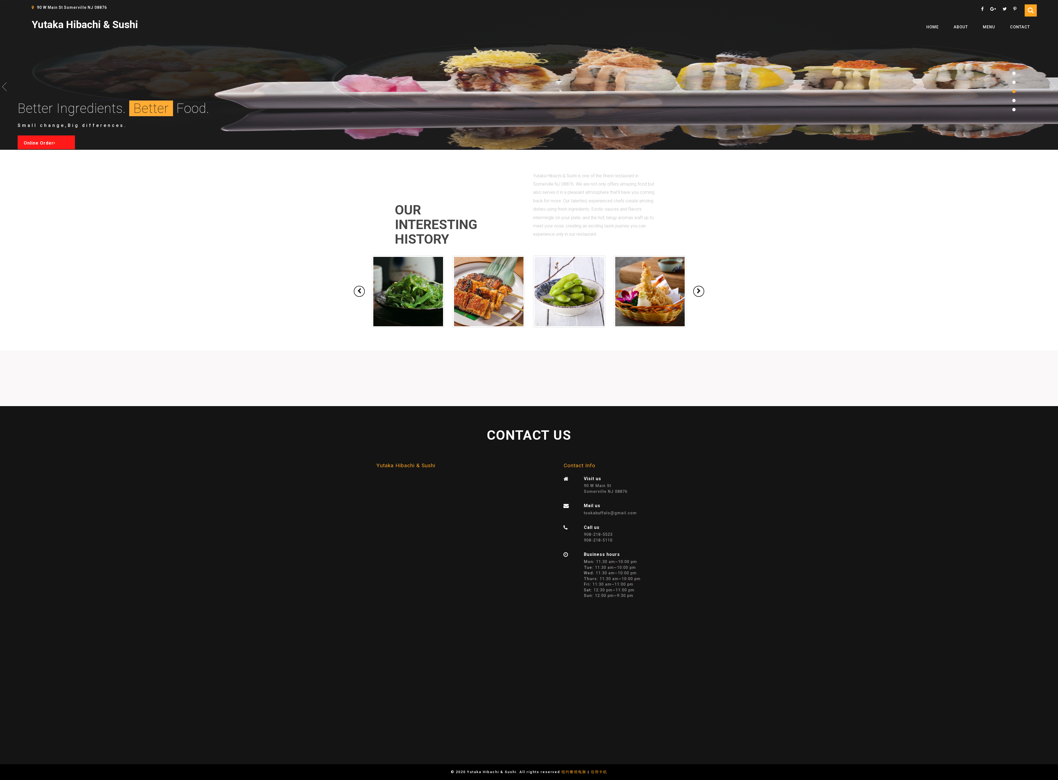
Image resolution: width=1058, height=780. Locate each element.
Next (1053, 87)
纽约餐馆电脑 (574, 772)
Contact (1020, 27)
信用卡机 (599, 772)
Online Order (39, 143)
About (961, 27)
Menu (989, 27)
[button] (359, 291)
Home (932, 27)
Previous (4, 87)
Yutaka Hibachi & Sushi (85, 25)
